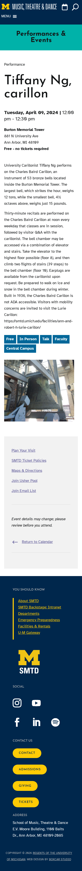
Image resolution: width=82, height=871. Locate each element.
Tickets (26, 802)
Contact (27, 753)
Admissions (30, 769)
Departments (28, 613)
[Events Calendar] (65, 8)
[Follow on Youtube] (40, 703)
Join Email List (24, 490)
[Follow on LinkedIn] (40, 722)
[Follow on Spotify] (60, 722)
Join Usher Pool (24, 480)
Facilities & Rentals (34, 626)
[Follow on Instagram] (21, 703)
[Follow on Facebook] (21, 722)
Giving (25, 786)
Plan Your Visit (23, 450)
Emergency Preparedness (39, 620)
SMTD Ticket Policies (29, 460)
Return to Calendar (37, 542)
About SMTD (28, 601)
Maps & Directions (27, 470)
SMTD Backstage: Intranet (39, 607)
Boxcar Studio (60, 859)
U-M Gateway (29, 632)
